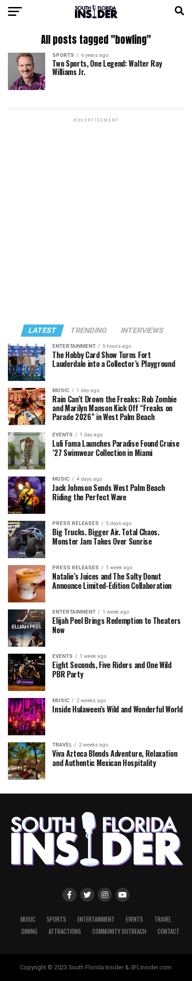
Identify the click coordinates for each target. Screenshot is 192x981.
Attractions (64, 931)
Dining (29, 931)
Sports (56, 919)
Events (134, 919)
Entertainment (96, 919)
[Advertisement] (96, 220)
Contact (168, 931)
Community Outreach (119, 931)
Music (28, 919)
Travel (162, 919)
